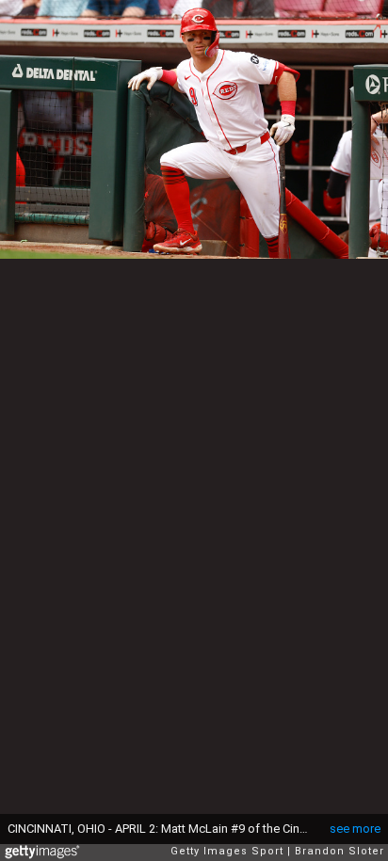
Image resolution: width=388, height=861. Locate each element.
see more (355, 828)
